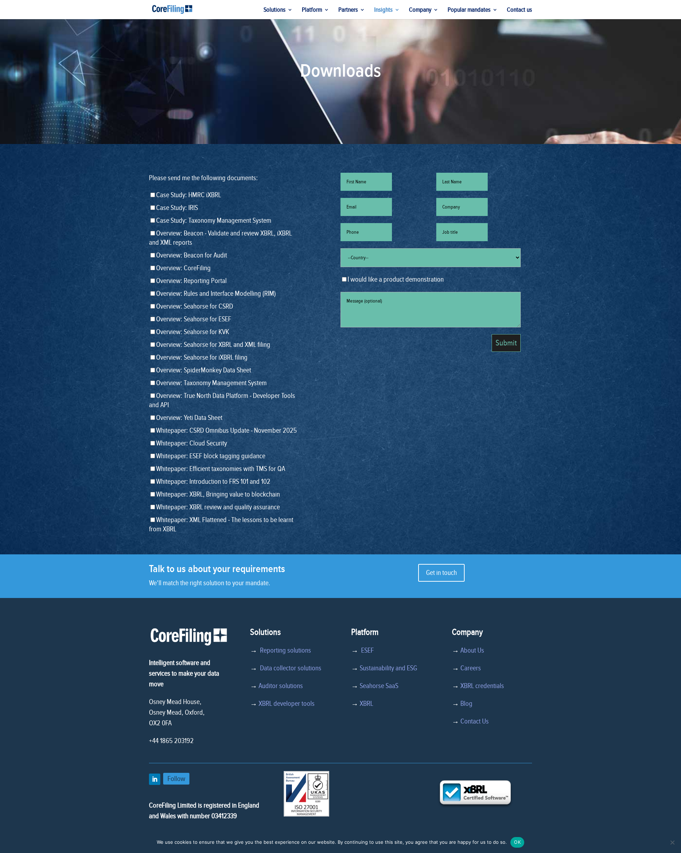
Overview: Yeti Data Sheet (189, 418)
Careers (470, 668)
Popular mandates (469, 10)
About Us (472, 650)
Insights (383, 10)
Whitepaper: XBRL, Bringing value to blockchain (218, 494)
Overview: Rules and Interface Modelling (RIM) (216, 293)
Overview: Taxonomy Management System (211, 383)
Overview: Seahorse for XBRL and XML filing (213, 344)
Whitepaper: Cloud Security (191, 443)
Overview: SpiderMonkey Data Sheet (203, 370)
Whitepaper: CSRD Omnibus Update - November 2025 (226, 430)
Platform (312, 10)
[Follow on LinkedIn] (154, 779)
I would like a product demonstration (396, 279)
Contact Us (474, 721)
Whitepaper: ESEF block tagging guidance (210, 456)
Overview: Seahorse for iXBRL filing (202, 357)
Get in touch (441, 573)
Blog (466, 703)
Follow (176, 778)
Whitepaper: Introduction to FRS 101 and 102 (213, 481)
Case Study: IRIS (177, 208)
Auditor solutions (281, 686)
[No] (672, 842)
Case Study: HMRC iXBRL (188, 195)
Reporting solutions (285, 650)
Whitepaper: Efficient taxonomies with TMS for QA (220, 469)
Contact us (519, 10)
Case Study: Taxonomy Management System (213, 220)
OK (517, 842)
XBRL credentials (482, 686)
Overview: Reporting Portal (191, 281)
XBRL (366, 703)
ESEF (366, 650)
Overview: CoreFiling (183, 268)
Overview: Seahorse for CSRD (194, 306)
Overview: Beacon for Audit (191, 255)
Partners (348, 10)
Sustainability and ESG (388, 668)
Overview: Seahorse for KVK (192, 332)
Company (420, 10)
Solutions (275, 10)
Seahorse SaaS (379, 686)
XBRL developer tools (287, 703)
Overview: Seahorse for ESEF (193, 319)
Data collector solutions (289, 668)
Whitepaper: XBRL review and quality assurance (218, 507)
